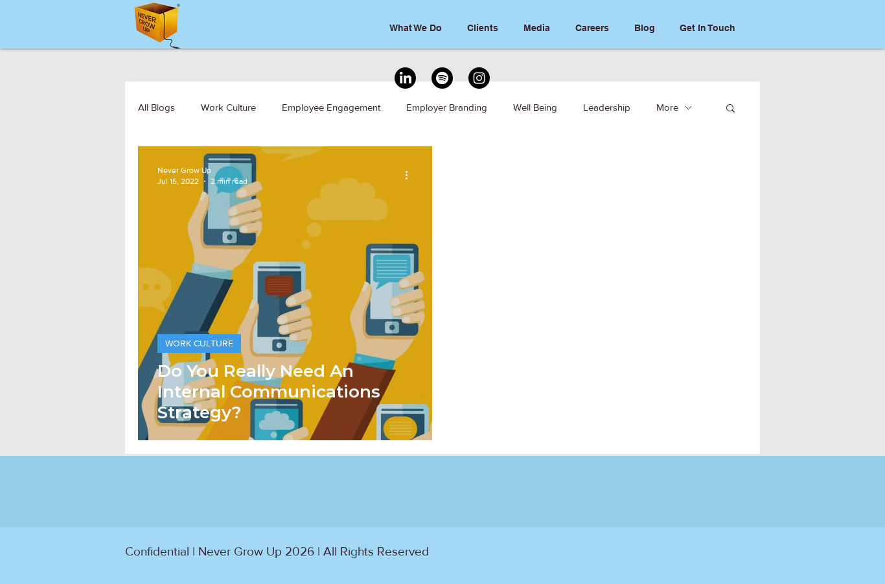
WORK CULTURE (199, 343)
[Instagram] (479, 78)
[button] (730, 109)
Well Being (535, 107)
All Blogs (156, 107)
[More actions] (411, 175)
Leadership (606, 107)
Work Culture (228, 107)
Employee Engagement (331, 107)
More (667, 107)
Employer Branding (446, 107)
